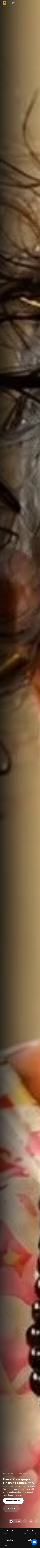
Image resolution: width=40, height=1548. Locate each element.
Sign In (13, 3)
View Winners (11, 1508)
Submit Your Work (13, 1501)
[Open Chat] (34, 1542)
